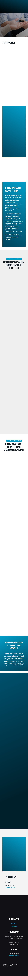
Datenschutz (14, 926)
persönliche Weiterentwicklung (14, 766)
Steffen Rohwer (6, 313)
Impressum (14, 923)
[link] (7, 6)
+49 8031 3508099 (9, 885)
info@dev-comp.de (10, 887)
